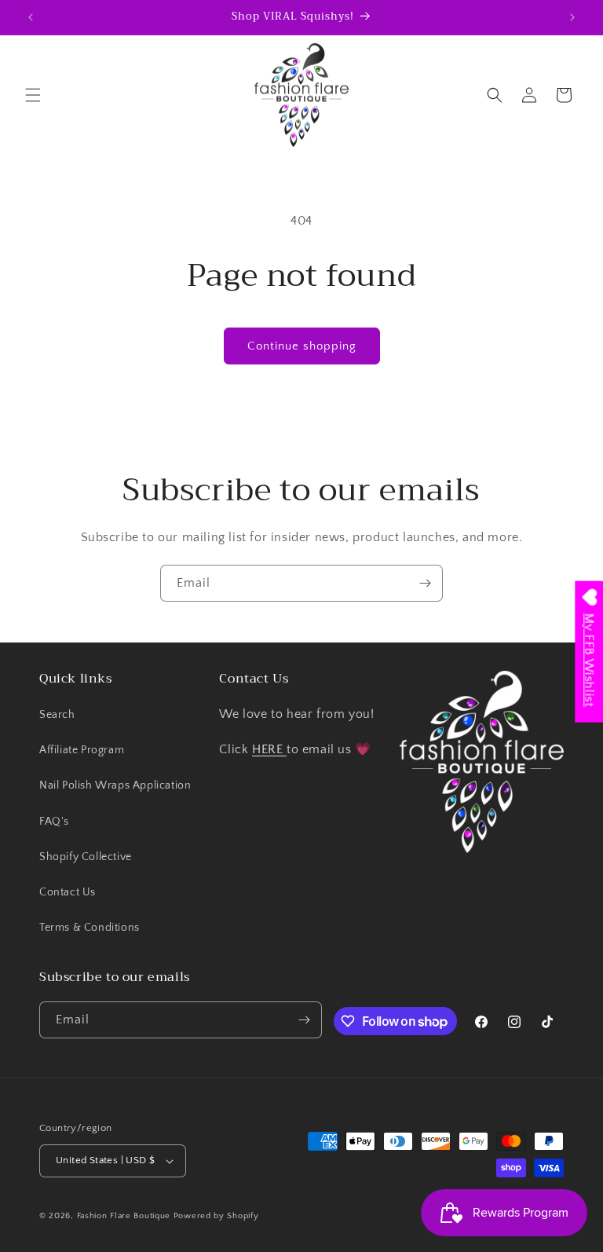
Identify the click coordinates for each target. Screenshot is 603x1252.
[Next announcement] (572, 17)
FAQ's (54, 821)
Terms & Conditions (89, 927)
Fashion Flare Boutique (123, 1216)
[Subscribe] (424, 583)
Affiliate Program (81, 750)
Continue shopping (301, 346)
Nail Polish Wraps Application (115, 785)
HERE (269, 749)
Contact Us (67, 892)
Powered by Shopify (216, 1216)
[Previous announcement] (30, 17)
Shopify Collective (85, 857)
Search (57, 714)
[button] (33, 95)
